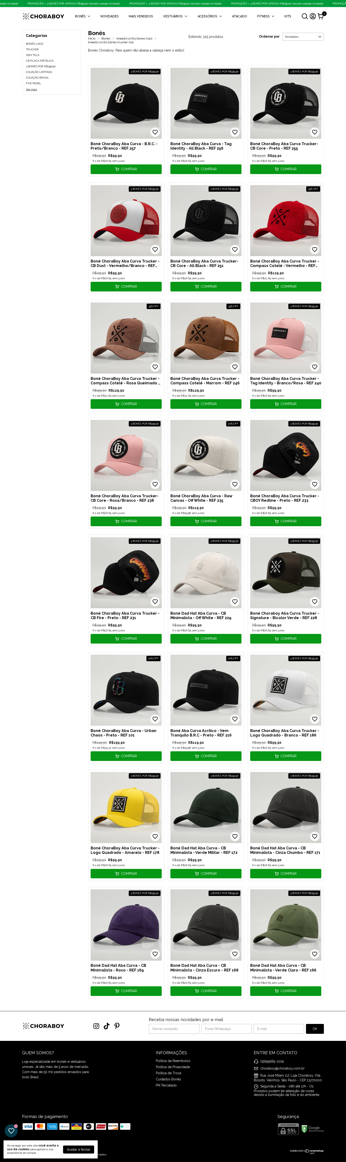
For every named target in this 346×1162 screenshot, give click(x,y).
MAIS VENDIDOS (141, 16)
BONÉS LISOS (34, 43)
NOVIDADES (110, 16)
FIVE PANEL (33, 83)
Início (91, 38)
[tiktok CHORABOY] (106, 1026)
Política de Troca (168, 1073)
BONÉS (80, 16)
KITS (288, 16)
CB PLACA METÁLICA (40, 60)
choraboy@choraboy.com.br (282, 1068)
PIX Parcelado (166, 1085)
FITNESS (263, 16)
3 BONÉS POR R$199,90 (41, 66)
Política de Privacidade (173, 1067)
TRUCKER (32, 49)
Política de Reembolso (173, 1061)
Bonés (105, 38)
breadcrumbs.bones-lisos (134, 38)
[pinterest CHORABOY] (117, 1026)
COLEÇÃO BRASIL (37, 77)
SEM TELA (32, 55)
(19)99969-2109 (272, 1061)
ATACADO (239, 16)
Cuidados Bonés (168, 1079)
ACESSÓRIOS (207, 16)
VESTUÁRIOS (173, 16)
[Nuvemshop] (307, 1153)
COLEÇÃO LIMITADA (39, 72)
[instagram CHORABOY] (96, 1026)
